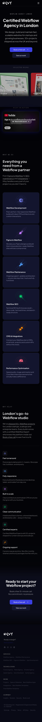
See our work (21, 55)
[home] (7, 3)
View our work (21, 608)
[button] (21, 121)
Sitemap (6, 710)
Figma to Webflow (15, 176)
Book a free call (19, 50)
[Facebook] (5, 647)
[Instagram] (8, 647)
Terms (19, 710)
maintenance (8, 178)
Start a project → (9, 642)
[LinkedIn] (14, 647)
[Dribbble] (11, 647)
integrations (23, 178)
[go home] (8, 634)
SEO (27, 176)
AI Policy (25, 710)
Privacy (13, 710)
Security (32, 710)
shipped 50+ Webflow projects (21, 424)
